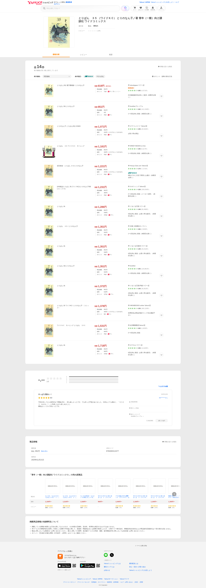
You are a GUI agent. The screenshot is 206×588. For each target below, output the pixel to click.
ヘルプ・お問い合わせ (126, 582)
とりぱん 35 (61, 206)
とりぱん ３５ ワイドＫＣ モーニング (70, 146)
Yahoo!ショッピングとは (112, 563)
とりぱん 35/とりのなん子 (66, 106)
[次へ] (174, 494)
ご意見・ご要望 (138, 582)
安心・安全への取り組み (137, 567)
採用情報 (115, 582)
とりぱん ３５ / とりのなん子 (67, 226)
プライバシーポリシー (69, 582)
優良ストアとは (109, 567)
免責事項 (109, 582)
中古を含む (100, 76)
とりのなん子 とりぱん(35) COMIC (69, 126)
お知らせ (107, 570)
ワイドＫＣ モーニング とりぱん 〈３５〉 (71, 325)
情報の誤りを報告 (170, 442)
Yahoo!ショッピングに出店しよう (162, 2)
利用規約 (94, 582)
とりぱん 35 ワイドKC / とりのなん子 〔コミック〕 (73, 307)
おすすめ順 (164, 386)
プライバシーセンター (83, 582)
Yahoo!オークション (111, 579)
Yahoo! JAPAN (144, 2)
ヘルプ (176, 2)
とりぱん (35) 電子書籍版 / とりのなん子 (70, 85)
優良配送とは (133, 563)
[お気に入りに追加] (161, 96)
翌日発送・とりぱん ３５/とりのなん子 (70, 166)
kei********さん (163, 398)
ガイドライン (102, 582)
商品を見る (44, 451)
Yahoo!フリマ (124, 579)
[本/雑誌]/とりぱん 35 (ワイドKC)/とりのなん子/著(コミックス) (74, 188)
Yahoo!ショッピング (84, 579)
